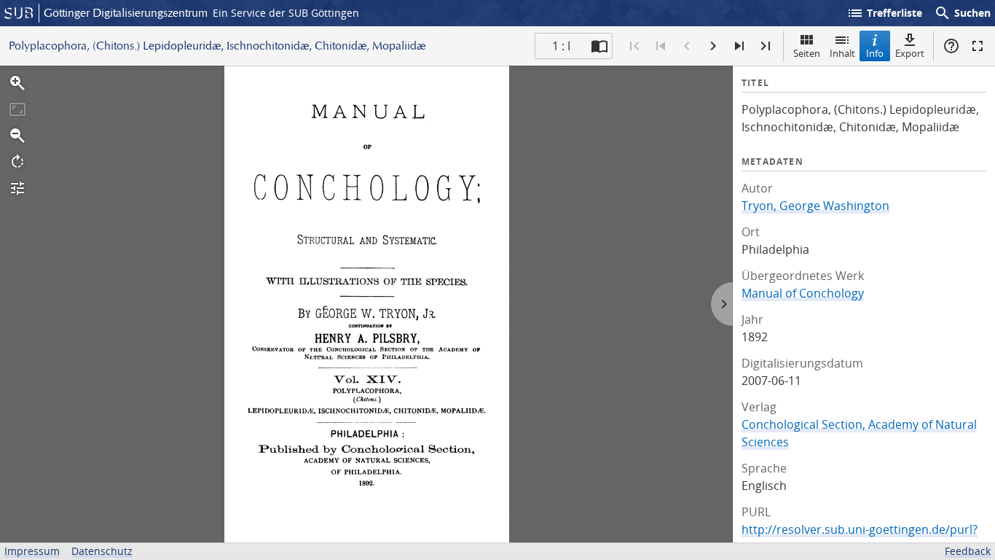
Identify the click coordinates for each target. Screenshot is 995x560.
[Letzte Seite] (765, 46)
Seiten (806, 53)
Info (875, 53)
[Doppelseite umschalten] (599, 46)
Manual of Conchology (803, 293)
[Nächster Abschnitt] (739, 46)
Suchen (962, 13)
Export (909, 53)
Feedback (968, 551)
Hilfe (951, 46)
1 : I (561, 46)
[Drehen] (17, 162)
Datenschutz (102, 551)
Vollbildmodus (977, 46)
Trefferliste (884, 13)
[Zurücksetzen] (17, 109)
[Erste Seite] (634, 46)
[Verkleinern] (17, 135)
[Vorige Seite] (687, 46)
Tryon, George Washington (815, 206)
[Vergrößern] (17, 83)
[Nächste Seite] (713, 46)
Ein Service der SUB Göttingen (286, 13)
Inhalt (842, 53)
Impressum (32, 551)
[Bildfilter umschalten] (17, 188)
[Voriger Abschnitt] (661, 46)
